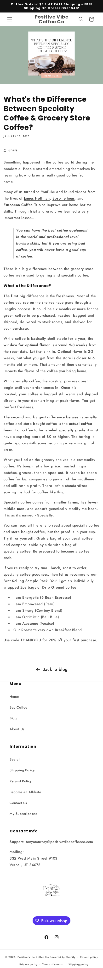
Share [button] (13, 150)
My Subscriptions (24, 813)
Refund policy (89, 957)
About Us (17, 729)
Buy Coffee (19, 707)
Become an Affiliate (25, 792)
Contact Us (18, 802)
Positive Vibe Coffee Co (33, 957)
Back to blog (55, 669)
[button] (9, 19)
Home (14, 696)
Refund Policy (21, 781)
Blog (13, 718)
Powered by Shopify (62, 957)
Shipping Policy (22, 770)
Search (15, 759)
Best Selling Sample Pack (25, 581)
